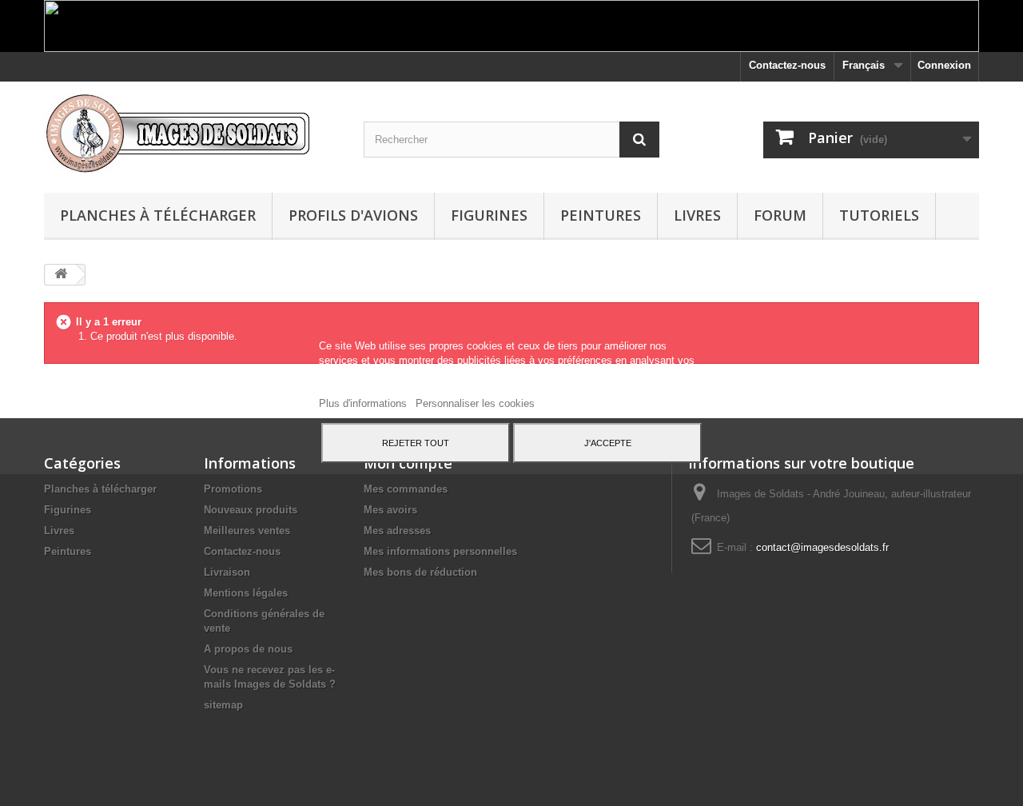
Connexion (944, 65)
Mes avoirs (390, 510)
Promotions (233, 489)
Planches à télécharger (158, 215)
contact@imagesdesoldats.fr (822, 547)
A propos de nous (248, 649)
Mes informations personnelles (440, 551)
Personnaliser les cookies (475, 403)
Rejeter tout (415, 443)
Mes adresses (397, 531)
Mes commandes (406, 489)
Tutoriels (879, 215)
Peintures (600, 215)
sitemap (223, 705)
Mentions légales (246, 593)
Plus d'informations (364, 403)
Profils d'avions (353, 215)
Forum (780, 215)
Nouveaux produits (250, 510)
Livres (697, 215)
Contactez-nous (787, 65)
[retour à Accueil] (61, 275)
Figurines (489, 215)
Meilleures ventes (247, 531)
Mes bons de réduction (420, 572)
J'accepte (607, 443)
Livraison (227, 572)
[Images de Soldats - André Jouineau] (192, 133)
